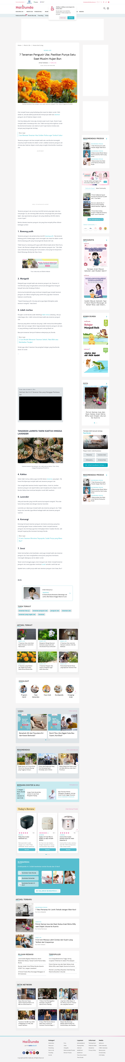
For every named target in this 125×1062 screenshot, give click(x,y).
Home (19, 45)
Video (47, 15)
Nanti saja (62, 18)
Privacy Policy (92, 1050)
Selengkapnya (73, 785)
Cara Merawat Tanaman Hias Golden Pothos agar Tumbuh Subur (40, 135)
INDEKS (81, 11)
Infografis (66, 1048)
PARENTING (38, 11)
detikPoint (79, 1052)
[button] (75, 691)
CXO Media (102, 1055)
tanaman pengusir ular (40, 611)
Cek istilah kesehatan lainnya (94, 465)
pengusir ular (55, 611)
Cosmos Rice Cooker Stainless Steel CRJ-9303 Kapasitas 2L (67, 838)
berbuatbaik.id (81, 1043)
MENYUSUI (30, 11)
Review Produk (68, 1052)
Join (105, 182)
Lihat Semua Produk (72, 809)
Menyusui (50, 1045)
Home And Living (38, 45)
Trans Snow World (81, 1055)
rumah (44, 564)
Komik (50, 1055)
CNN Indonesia (103, 1045)
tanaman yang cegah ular (27, 614)
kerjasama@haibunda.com (89, 2)
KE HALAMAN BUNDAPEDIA (46, 891)
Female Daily (102, 1052)
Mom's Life (27, 45)
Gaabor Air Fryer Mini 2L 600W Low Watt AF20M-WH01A (46, 838)
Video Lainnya (73, 711)
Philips (20, 835)
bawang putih (49, 236)
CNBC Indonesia (103, 1048)
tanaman (57, 115)
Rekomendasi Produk (69, 1050)
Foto (65, 1043)
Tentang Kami (92, 1043)
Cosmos (62, 835)
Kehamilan (51, 1043)
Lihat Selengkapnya (94, 219)
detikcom (101, 1043)
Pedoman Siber (93, 1045)
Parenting (51, 1048)
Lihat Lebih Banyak (72, 750)
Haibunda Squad (90, 188)
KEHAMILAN (19, 11)
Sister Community (101, 188)
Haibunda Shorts (21, 15)
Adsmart (79, 1048)
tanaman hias (23, 611)
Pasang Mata (80, 1045)
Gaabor (41, 835)
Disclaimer (91, 1048)
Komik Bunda (32, 15)
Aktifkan (71, 18)
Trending (40, 15)
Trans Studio (80, 1057)
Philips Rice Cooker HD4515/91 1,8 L (23, 837)
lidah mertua (46, 315)
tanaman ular (66, 611)
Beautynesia (102, 1050)
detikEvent (80, 1050)
